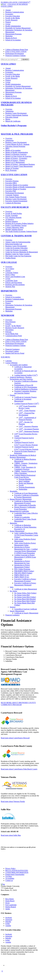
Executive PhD (10, 191)
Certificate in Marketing (22, 525)
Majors (7, 119)
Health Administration (13, 26)
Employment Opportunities (14, 874)
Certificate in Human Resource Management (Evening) (25, 502)
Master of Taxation (12, 168)
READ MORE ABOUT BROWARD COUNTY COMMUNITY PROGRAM (18, 704)
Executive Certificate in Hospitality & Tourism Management (26, 496)
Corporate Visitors (11, 273)
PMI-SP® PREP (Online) (23, 573)
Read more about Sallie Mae (11, 835)
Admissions (9, 111)
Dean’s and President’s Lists (15, 277)
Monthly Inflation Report (14, 229)
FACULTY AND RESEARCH (15, 207)
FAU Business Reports (13, 217)
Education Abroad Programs (15, 146)
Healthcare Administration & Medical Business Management (23, 456)
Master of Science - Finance (15, 160)
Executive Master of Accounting (16, 185)
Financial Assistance (12, 349)
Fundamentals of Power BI (23, 385)
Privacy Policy (10, 868)
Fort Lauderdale (11, 905)
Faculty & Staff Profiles (13, 213)
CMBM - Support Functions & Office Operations (25, 472)
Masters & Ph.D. (11, 38)
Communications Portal (13, 336)
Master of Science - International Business (20, 164)
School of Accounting (13, 40)
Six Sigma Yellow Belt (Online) (25, 593)
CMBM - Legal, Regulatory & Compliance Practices (25, 468)
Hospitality (13, 491)
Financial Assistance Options (15, 55)
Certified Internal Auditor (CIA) (26, 375)
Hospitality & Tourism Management (18, 28)
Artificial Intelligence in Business (25, 389)
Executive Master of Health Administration (20, 187)
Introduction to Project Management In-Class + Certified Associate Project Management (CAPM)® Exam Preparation (26, 550)
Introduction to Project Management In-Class (22, 562)
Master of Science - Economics (16, 158)
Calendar (8, 361)
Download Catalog (12, 351)
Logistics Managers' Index (14, 227)
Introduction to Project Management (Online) (22, 566)
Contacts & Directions (13, 203)
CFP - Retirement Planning (29, 431)
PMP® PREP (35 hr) (21, 577)
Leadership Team (11, 281)
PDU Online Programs (22, 569)
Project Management (17, 531)
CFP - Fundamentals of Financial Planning (27, 419)
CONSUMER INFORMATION (16, 872)
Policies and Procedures (13, 283)
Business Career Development (16, 113)
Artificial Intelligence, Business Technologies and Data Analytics (21, 378)
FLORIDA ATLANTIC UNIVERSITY (15, 2)
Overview (8, 109)
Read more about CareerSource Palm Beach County (19, 769)
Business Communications (14, 12)
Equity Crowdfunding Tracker (16, 225)
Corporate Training (12, 195)
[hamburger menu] (20, 45)
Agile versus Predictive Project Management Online (25, 544)
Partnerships (23, 489)
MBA (7, 148)
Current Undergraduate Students (16, 115)
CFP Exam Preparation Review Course (27, 407)
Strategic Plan (10, 287)
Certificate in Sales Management (25, 589)
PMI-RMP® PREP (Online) (24, 571)
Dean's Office (10, 275)
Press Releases (10, 322)
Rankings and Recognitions (15, 285)
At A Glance (9, 269)
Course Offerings (11, 363)
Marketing (9, 36)
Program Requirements (27, 487)
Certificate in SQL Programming (25, 387)
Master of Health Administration (16, 152)
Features (8, 324)
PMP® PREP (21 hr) (21, 575)
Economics (9, 14)
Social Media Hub (11, 334)
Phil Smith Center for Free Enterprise (18, 256)
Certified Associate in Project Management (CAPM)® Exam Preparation (25, 557)
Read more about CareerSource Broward (15, 738)
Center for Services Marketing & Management (21, 252)
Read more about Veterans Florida (13, 801)
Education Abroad (11, 117)
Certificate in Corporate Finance (25, 397)
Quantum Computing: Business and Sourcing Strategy (25, 392)
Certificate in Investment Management (22, 400)
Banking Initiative (11, 221)
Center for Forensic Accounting (16, 250)
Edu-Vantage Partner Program (15, 197)
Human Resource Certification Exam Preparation (25, 508)
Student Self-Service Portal (14, 353)
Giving (7, 24)
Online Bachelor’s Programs (14, 125)
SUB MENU (5, 357)
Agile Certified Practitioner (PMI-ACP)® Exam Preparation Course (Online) (26, 535)
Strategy (13, 607)
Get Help (8, 876)
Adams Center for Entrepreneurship (17, 242)
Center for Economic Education (16, 248)
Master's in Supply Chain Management (19, 166)
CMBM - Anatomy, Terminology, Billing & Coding (26, 464)
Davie (7, 903)
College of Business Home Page (16, 49)
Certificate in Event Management (25, 493)
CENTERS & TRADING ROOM (16, 236)
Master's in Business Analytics (16, 154)
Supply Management (17, 611)
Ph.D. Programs (11, 170)
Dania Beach (9, 901)
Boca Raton (9, 899)
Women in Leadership (22, 517)
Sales (11, 587)
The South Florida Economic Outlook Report (21, 231)
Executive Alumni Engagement (16, 201)
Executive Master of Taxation (15, 189)
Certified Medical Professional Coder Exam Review (24, 476)
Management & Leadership (19, 511)
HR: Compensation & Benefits (25, 505)
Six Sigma (13, 591)
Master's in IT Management (15, 162)
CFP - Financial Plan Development (26, 414)
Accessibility (9, 878)
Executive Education (12, 16)
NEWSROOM (7, 315)
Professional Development (14, 53)
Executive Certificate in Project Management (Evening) (25, 580)
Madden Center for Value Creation (17, 254)
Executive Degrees (12, 181)
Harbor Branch (10, 907)
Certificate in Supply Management (26, 613)
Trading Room (10, 258)
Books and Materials (26, 483)
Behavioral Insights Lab (13, 244)
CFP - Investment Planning (29, 429)
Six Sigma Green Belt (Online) (25, 597)
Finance (8, 22)
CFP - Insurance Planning (28, 426)
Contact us (9, 880)
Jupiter (7, 909)
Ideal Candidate (24, 481)
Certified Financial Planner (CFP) (26, 404)
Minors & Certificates (12, 121)
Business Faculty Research (14, 328)
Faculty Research (11, 20)
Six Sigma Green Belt (22, 595)
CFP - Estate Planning (27, 411)
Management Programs (13, 34)
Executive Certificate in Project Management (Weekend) (25, 584)
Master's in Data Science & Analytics (18, 156)
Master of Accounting (13, 150)
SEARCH (25, 59)
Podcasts (8, 332)
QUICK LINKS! (8, 64)
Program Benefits (25, 479)
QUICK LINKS (6, 6)
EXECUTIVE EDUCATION (15, 51)
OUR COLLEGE (9, 262)
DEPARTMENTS (9, 291)
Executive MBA (11, 183)
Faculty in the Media (12, 18)
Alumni (8, 10)
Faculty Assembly (11, 215)
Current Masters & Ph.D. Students (17, 144)
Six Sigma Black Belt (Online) (25, 601)
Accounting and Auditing (19, 365)
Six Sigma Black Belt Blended (25, 599)
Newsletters (9, 330)
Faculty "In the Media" (13, 326)
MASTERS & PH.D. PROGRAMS (17, 134)
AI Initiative (9, 219)
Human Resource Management (21, 499)
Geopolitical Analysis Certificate (25, 609)
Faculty (21, 485)
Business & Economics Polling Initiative (19, 223)
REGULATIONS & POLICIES (16, 870)
